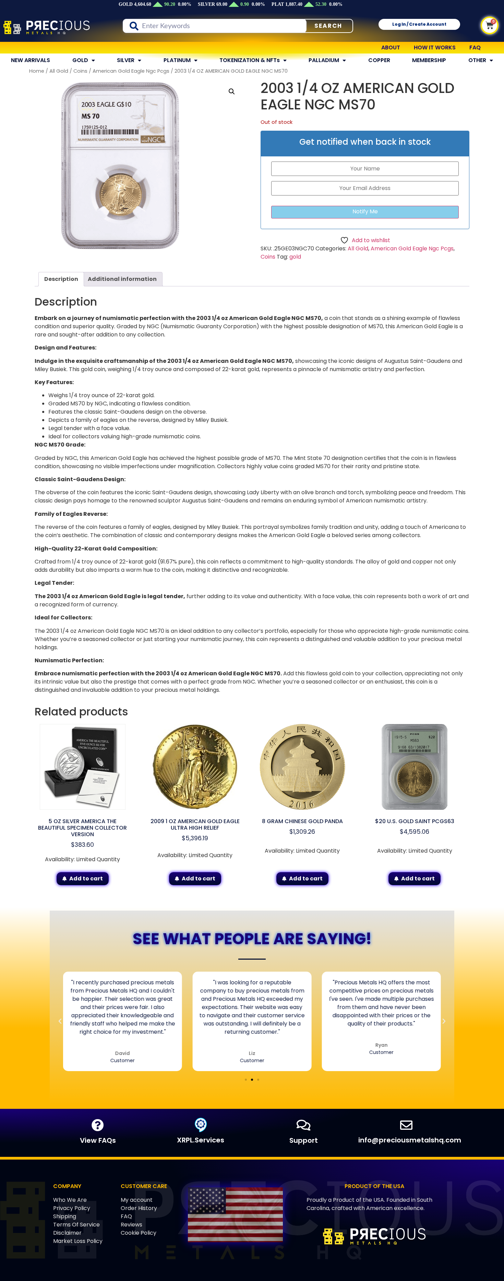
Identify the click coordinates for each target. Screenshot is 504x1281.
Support (303, 1140)
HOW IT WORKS (435, 47)
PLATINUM (177, 60)
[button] (232, 91)
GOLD (80, 60)
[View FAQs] (98, 1125)
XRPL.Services (200, 1140)
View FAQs (98, 1140)
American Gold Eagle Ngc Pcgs (131, 71)
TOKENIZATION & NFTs (249, 60)
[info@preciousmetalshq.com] (406, 1125)
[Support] (303, 1125)
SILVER (125, 60)
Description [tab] (61, 279)
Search (328, 26)
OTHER (477, 60)
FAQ (475, 47)
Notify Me (365, 211)
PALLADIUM (324, 60)
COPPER (379, 60)
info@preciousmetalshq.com (409, 1140)
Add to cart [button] (86, 878)
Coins (80, 71)
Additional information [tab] (122, 279)
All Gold (58, 71)
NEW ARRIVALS (30, 60)
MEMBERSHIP (429, 60)
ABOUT (390, 47)
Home (36, 71)
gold (295, 257)
